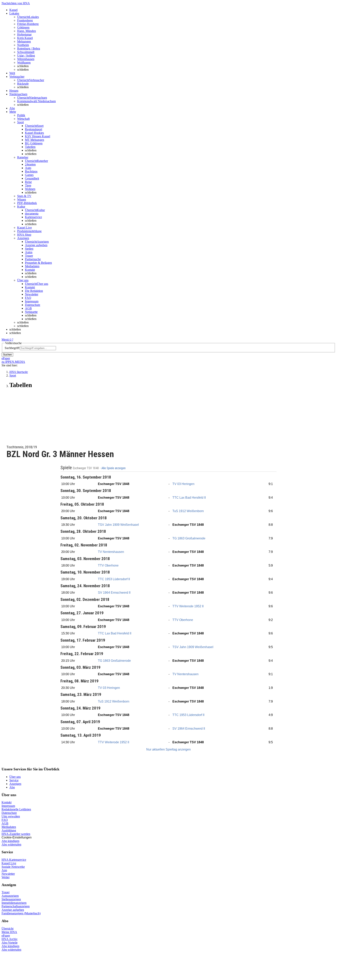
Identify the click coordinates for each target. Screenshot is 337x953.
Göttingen (23, 27)
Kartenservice (33, 217)
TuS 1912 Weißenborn (188, 511)
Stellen (29, 248)
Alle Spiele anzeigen (113, 468)
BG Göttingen (34, 143)
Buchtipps (31, 171)
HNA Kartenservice (14, 859)
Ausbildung (9, 830)
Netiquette (31, 312)
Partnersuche (33, 259)
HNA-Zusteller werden (16, 834)
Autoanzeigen (10, 895)
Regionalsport (33, 129)
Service (14, 780)
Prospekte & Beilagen (38, 262)
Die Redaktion (34, 290)
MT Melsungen (34, 139)
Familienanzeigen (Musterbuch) (21, 913)
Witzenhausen (25, 59)
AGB (28, 308)
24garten (30, 164)
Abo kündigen (10, 841)
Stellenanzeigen (11, 899)
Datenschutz (32, 304)
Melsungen (24, 41)
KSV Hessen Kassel (37, 136)
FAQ (28, 297)
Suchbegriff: (12, 348)
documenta (31, 213)
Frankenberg (25, 20)
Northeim (23, 45)
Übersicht (7, 928)
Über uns (15, 776)
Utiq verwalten (11, 816)
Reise (28, 182)
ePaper (6, 935)
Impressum (31, 301)
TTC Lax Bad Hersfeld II (189, 497)
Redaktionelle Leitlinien (16, 809)
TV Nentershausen (111, 551)
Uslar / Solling (26, 55)
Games (29, 175)
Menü (5, 339)
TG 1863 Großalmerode (188, 538)
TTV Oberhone (108, 565)
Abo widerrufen (11, 844)
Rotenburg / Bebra (28, 48)
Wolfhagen (24, 62)
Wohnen (30, 189)
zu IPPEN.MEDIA (13, 361)
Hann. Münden (26, 31)
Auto (28, 168)
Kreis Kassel (25, 38)
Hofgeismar (24, 34)
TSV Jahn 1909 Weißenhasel (118, 524)
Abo (12, 787)
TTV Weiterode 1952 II (188, 606)
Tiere (28, 185)
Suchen (7, 354)
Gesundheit (32, 178)
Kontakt (30, 269)
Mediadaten (32, 266)
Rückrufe (23, 83)
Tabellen (30, 146)
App (4, 870)
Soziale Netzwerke (13, 866)
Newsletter (31, 294)
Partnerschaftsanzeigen (16, 906)
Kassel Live (9, 863)
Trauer (29, 255)
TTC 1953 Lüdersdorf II (114, 579)
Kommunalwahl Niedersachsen (36, 101)
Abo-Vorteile (10, 942)
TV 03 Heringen (183, 484)
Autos (28, 252)
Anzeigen (15, 783)
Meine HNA (9, 932)
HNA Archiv (10, 939)
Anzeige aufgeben (36, 245)
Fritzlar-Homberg (28, 24)
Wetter (6, 877)
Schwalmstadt (25, 52)
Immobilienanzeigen (14, 902)
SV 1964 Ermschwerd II (114, 592)
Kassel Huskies (34, 132)
